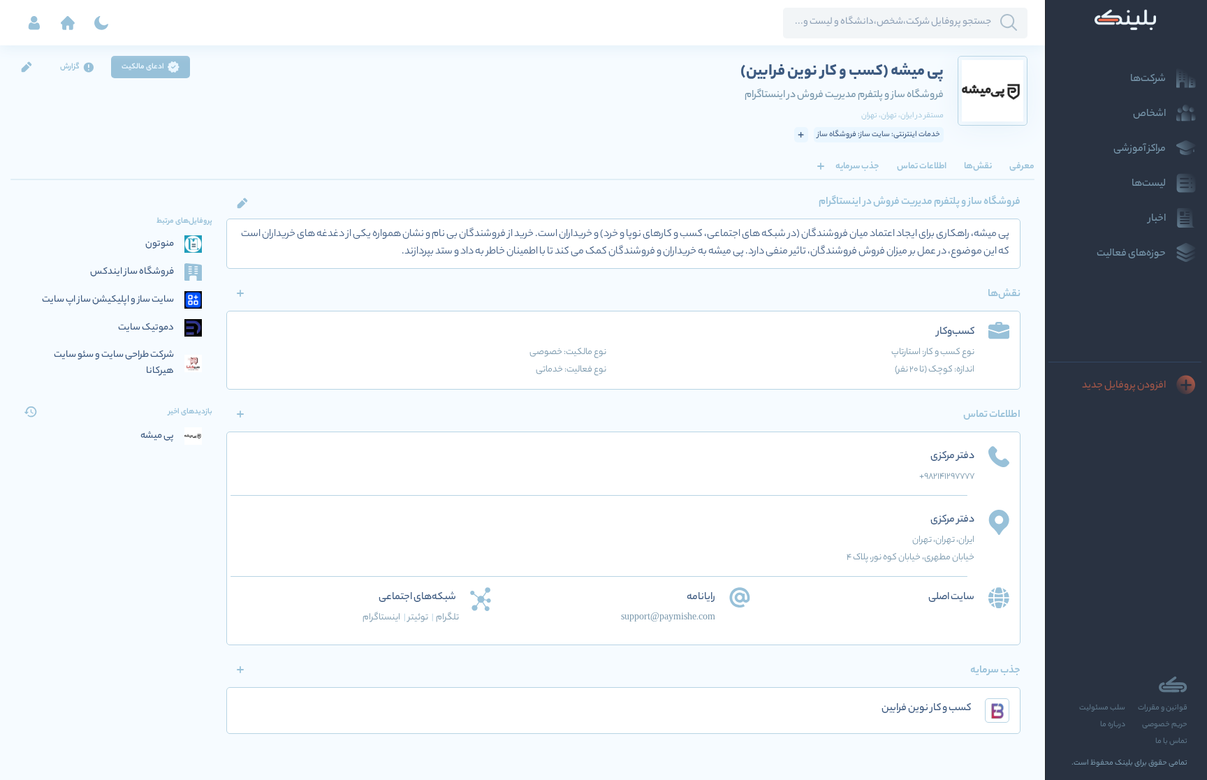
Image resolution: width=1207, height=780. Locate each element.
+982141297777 (946, 476)
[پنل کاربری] (34, 23)
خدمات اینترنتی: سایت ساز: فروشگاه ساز (878, 134)
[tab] (1021, 166)
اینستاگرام (384, 617)
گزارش (70, 67)
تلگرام (447, 617)
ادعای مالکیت (143, 67)
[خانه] (68, 23)
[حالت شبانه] (101, 23)
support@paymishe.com (668, 617)
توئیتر (421, 617)
